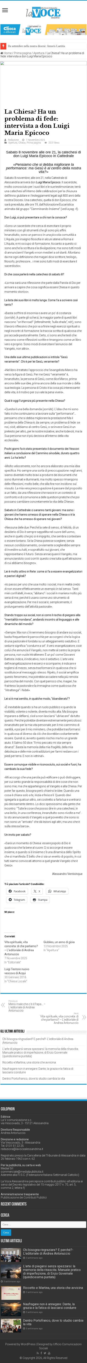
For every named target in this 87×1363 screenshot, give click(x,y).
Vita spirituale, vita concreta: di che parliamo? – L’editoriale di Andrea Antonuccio (59, 1018)
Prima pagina (22, 53)
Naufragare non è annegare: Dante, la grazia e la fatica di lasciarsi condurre (49, 1306)
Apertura (38, 53)
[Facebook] (41, 1353)
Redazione (13, 139)
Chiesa (21, 142)
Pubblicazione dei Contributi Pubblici (24, 1197)
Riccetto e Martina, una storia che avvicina (29, 1062)
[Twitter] (45, 1353)
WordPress (28, 1344)
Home (7, 53)
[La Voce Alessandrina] (43, 11)
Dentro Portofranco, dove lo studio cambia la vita (33, 1078)
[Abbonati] (43, 29)
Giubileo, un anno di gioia (59, 942)
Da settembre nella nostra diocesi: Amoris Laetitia (36, 46)
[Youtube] (49, 1353)
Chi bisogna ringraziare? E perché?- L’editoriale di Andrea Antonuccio (48, 1251)
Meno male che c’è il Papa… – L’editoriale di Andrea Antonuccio (27, 1006)
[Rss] (37, 1353)
